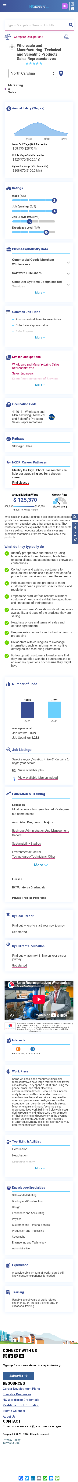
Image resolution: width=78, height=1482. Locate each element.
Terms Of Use (11, 1442)
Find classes (20, 482)
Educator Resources (17, 1394)
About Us (9, 1416)
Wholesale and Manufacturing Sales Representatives (35, 366)
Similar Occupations (26, 357)
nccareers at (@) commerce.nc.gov (37, 1426)
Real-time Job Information (21, 1405)
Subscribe (16, 1376)
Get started (19, 932)
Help (73, 8)
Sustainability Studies (26, 843)
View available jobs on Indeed (38, 777)
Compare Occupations (28, 37)
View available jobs (31, 770)
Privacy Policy (11, 1439)
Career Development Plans (21, 1388)
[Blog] (73, 4)
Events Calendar (14, 1410)
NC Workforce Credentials (21, 1399)
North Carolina (23, 73)
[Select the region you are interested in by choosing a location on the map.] (61, 74)
